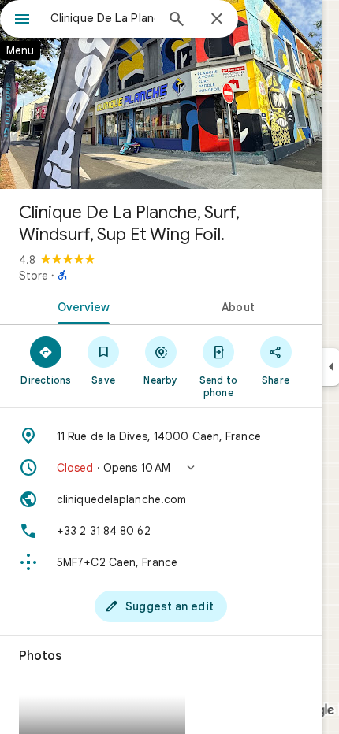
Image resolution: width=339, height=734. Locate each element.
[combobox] (102, 18)
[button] (161, 468)
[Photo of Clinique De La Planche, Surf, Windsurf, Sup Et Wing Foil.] (161, 94)
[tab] (80, 305)
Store (33, 276)
